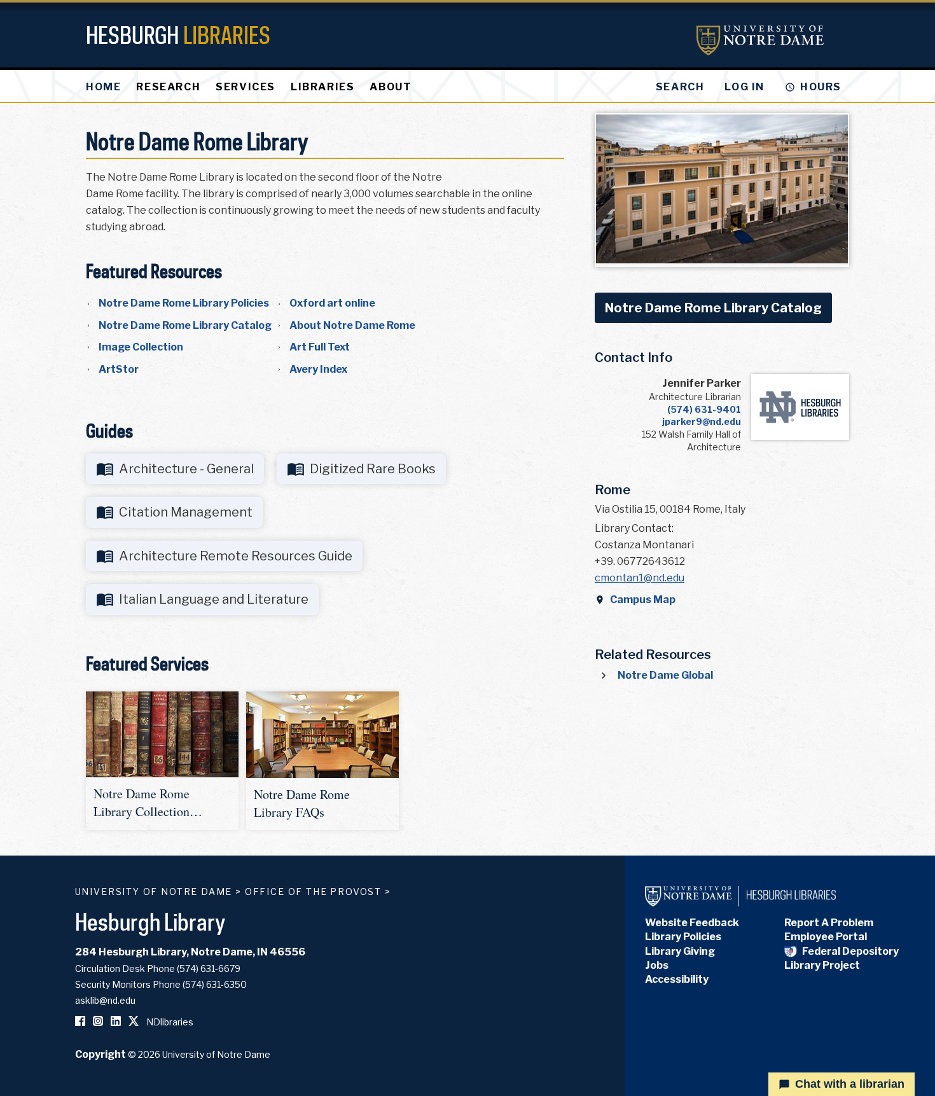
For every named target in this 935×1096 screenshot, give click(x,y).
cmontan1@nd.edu (639, 578)
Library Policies (683, 937)
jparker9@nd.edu (701, 421)
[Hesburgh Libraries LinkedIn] (116, 1022)
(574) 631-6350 (215, 984)
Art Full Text (319, 347)
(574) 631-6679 (208, 968)
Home (103, 87)
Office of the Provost (313, 891)
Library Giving (680, 951)
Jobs (656, 965)
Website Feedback (692, 923)
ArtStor (119, 369)
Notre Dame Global (665, 675)
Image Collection (141, 347)
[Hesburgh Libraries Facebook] (80, 1022)
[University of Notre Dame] (760, 40)
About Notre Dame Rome (352, 325)
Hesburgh (178, 34)
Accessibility (677, 979)
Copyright (100, 1054)
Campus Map (642, 599)
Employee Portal (825, 937)
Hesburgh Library (150, 921)
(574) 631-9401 (704, 409)
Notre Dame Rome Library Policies (184, 303)
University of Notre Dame (154, 891)
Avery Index (318, 369)
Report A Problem (828, 923)
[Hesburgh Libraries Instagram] (98, 1022)
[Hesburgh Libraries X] (133, 1022)
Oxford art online (332, 303)
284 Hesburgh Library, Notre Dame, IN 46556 (190, 952)
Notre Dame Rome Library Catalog (185, 325)
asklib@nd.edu (105, 1000)
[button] (162, 760)
